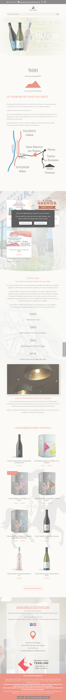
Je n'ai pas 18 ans (40, 223)
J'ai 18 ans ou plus (25, 223)
